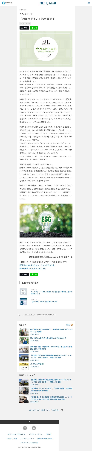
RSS (68, 324)
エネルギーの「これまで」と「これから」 (44, 410)
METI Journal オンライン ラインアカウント (37, 265)
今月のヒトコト (25, 23)
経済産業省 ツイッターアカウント (33, 268)
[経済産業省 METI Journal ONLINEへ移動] (19, 314)
